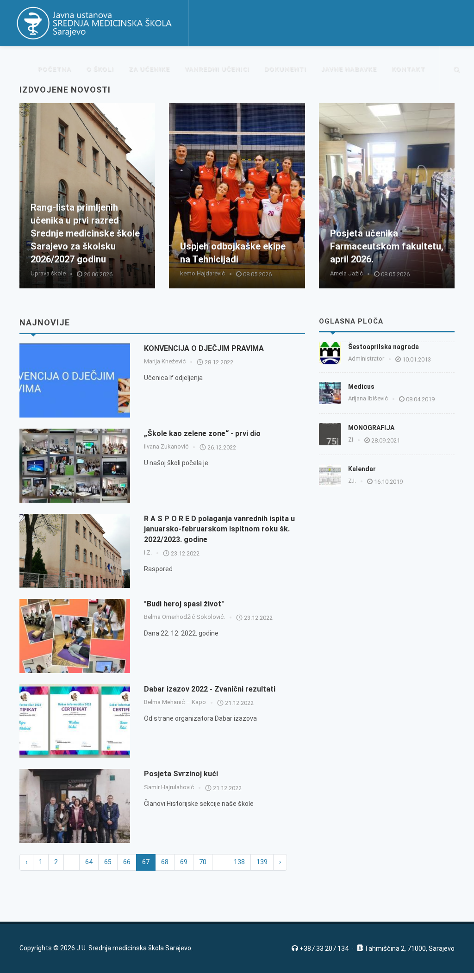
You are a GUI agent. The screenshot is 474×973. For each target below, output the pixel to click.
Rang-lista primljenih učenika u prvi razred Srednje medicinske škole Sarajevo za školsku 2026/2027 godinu (85, 233)
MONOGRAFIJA (371, 427)
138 (239, 862)
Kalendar (362, 469)
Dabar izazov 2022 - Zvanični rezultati (209, 689)
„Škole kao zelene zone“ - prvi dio (202, 433)
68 (164, 862)
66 (127, 862)
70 (202, 862)
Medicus (361, 386)
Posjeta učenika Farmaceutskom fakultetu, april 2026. (386, 246)
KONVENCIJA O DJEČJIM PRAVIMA (204, 348)
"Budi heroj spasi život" (184, 603)
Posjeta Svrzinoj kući (181, 773)
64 (89, 862)
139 (262, 862)
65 (108, 862)
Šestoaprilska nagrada (383, 346)
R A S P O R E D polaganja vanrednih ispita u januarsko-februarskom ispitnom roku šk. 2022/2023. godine (219, 529)
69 (183, 862)
